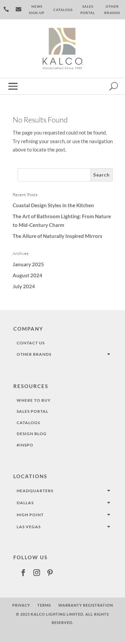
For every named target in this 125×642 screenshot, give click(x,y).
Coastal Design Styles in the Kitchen (53, 205)
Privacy (21, 605)
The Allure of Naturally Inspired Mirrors (57, 236)
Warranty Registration (85, 605)
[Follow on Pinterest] (50, 572)
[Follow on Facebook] (23, 572)
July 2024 (24, 286)
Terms (44, 605)
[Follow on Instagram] (36, 572)
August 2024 (27, 275)
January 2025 (28, 264)
